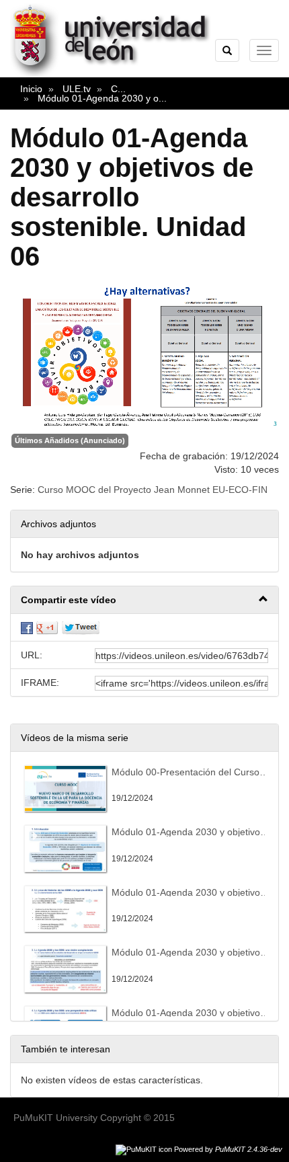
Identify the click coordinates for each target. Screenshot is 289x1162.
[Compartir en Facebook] (27, 627)
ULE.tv (77, 88)
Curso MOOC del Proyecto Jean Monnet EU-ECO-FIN (152, 489)
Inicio (31, 88)
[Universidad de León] (116, 74)
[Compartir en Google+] (47, 627)
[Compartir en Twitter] (80, 627)
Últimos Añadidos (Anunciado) (70, 440)
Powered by (228, 1149)
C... (118, 88)
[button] (144, 600)
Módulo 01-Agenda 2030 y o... (102, 98)
